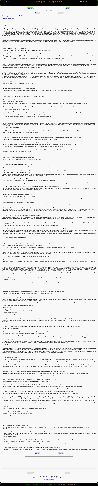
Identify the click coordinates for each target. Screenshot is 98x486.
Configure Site (41, 484)
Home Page (37, 12)
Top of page (28, 484)
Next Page (68, 8)
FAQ (45, 484)
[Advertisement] (49, 462)
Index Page (61, 12)
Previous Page (30, 8)
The (56, 484)
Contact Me (49, 484)
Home (24, 484)
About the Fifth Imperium (34, 484)
